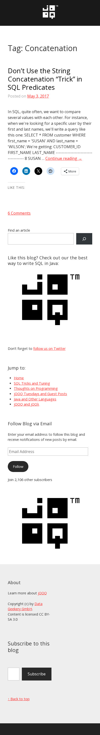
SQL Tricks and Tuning (32, 383)
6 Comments (19, 213)
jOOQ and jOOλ (26, 404)
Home (19, 378)
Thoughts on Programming (36, 388)
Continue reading (63, 158)
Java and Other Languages (35, 399)
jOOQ (42, 593)
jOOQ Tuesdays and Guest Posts (40, 393)
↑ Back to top (19, 699)
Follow (18, 466)
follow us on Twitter (49, 348)
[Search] (84, 239)
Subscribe (37, 674)
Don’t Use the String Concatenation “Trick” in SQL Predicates (45, 79)
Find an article (19, 230)
